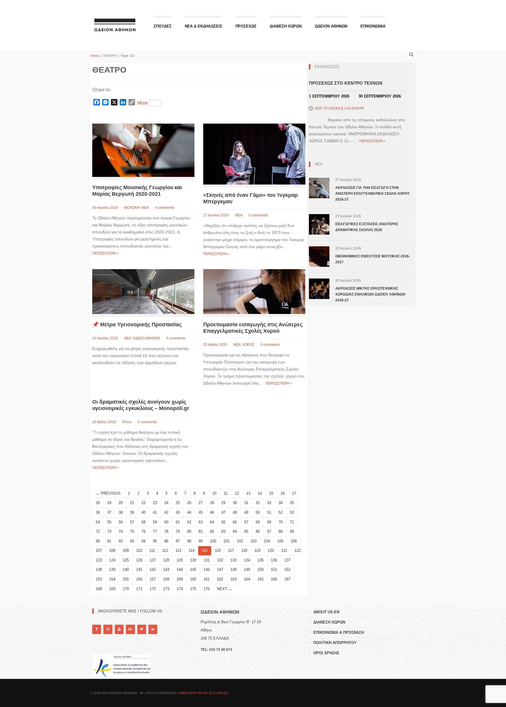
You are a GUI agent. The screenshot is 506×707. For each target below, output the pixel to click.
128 (166, 560)
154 (112, 579)
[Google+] (130, 629)
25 (178, 503)
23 (155, 503)
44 (189, 512)
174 (180, 589)
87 (269, 531)
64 (212, 522)
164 (247, 579)
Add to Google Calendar (339, 108)
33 (269, 503)
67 (246, 522)
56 (121, 522)
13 (248, 493)
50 (258, 512)
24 (166, 503)
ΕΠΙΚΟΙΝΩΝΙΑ (372, 26)
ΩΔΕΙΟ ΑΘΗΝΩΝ (146, 338)
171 (139, 589)
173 (166, 589)
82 (212, 531)
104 (267, 541)
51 (269, 512)
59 (155, 522)
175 (193, 589)
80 (189, 531)
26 (189, 503)
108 (112, 550)
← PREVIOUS (108, 493)
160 (193, 579)
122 (298, 550)
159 (180, 579)
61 (178, 522)
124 (112, 560)
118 (244, 550)
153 (99, 579)
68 (258, 522)
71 (292, 522)
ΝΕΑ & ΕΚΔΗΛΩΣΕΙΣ (203, 26)
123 (99, 560)
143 (166, 569)
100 (213, 541)
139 (112, 569)
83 (223, 531)
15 (271, 493)
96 (166, 541)
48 (235, 512)
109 (126, 550)
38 (121, 512)
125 (126, 560)
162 (220, 579)
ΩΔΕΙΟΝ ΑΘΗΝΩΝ (331, 26)
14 (260, 493)
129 (180, 560)
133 (233, 560)
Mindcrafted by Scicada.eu (204, 693)
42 (166, 512)
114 (191, 550)
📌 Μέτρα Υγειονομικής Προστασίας (137, 324)
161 (207, 579)
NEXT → (224, 589)
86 (258, 531)
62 (189, 522)
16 (283, 493)
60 (166, 522)
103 (253, 541)
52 (280, 512)
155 (126, 579)
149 (247, 569)
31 (246, 503)
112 (165, 550)
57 (132, 522)
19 (109, 503)
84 (235, 531)
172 (153, 589)
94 (143, 541)
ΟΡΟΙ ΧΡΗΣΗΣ (326, 653)
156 (139, 579)
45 (201, 512)
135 (260, 560)
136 (274, 560)
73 (109, 531)
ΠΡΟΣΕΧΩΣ (246, 26)
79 (178, 531)
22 (143, 503)
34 (280, 503)
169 (112, 589)
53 (292, 512)
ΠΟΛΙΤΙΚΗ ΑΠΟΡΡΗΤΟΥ (335, 643)
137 (287, 560)
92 (121, 541)
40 (143, 512)
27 (201, 503)
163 (233, 579)
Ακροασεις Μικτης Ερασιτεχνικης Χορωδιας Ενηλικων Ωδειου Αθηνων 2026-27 (370, 294)
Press (126, 422)
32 (258, 503)
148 (233, 569)
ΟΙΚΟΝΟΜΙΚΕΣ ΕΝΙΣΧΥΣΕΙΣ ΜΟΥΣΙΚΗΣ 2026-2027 (372, 259)
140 (126, 569)
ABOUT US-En (326, 612)
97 (178, 541)
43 (178, 512)
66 (235, 522)
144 (180, 569)
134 (247, 560)
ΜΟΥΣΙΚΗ (132, 208)
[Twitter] (141, 629)
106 (294, 541)
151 (274, 569)
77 (155, 531)
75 (132, 531)
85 (246, 531)
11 (226, 493)
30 (235, 503)
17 (294, 493)
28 (212, 503)
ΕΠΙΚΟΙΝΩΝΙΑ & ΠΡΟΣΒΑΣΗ (338, 632)
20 (121, 503)
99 (201, 541)
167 (287, 579)
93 (132, 541)
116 (218, 550)
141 (139, 569)
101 (226, 541)
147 (220, 569)
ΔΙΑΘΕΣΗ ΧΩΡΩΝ (286, 26)
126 (139, 560)
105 (280, 541)
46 (212, 512)
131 (207, 560)
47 (223, 512)
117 (231, 550)
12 (237, 493)
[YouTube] (119, 629)
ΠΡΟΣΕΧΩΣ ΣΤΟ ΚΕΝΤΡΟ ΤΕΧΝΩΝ (345, 83)
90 (98, 541)
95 (155, 541)
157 (153, 579)
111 (152, 550)
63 (201, 522)
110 (139, 550)
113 (178, 550)
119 (257, 550)
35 (292, 503)
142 (153, 569)
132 (220, 560)
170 (126, 589)
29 (223, 503)
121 (284, 550)
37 (109, 512)
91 (109, 541)
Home (94, 55)
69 (269, 522)
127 (153, 560)
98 (189, 541)
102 (240, 541)
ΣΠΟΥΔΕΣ (163, 26)
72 (98, 531)
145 (193, 569)
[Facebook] (96, 629)
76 (143, 531)
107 (99, 550)
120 (271, 550)
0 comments (164, 208)
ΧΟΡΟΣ (248, 345)
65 (223, 522)
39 (132, 512)
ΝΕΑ (145, 208)
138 (99, 569)
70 (280, 522)
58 (143, 522)
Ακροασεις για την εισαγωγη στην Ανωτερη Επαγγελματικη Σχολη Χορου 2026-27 (372, 193)
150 (260, 569)
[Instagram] (107, 629)
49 (246, 512)
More (142, 102)
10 (214, 493)
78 (166, 531)
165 (260, 579)
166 (274, 579)
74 (121, 531)
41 (155, 512)
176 (207, 589)
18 (98, 503)
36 (98, 512)
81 (201, 531)
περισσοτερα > (105, 253)
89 (292, 531)
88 (280, 531)
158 (166, 579)
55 (109, 522)
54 (98, 522)
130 (193, 560)
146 (207, 569)
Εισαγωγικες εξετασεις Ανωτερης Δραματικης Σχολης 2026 (366, 227)
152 (287, 569)
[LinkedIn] (152, 629)
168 (99, 589)
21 (132, 503)
